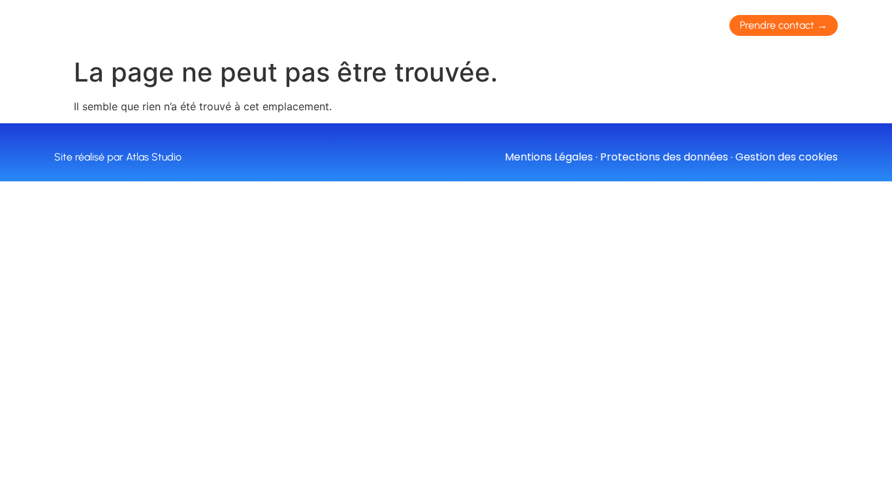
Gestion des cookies (786, 156)
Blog (600, 25)
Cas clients (539, 25)
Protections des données (664, 156)
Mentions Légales (549, 156)
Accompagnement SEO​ (434, 25)
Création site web (299, 25)
